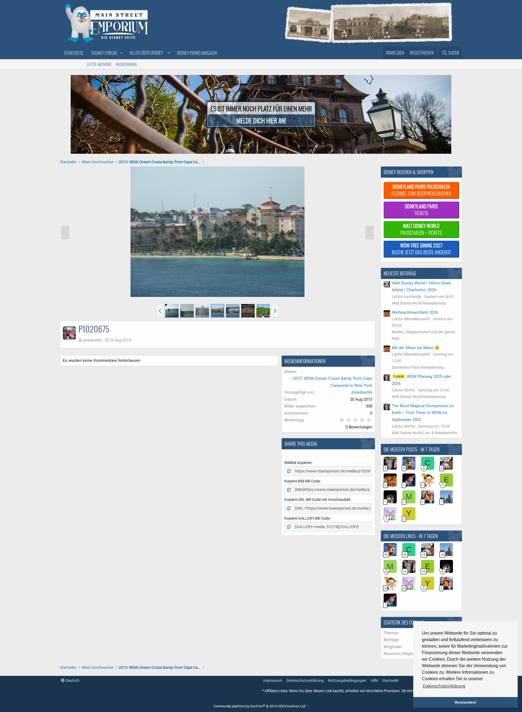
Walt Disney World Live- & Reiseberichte (424, 433)
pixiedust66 (92, 340)
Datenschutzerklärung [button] (444, 686)
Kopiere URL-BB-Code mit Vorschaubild (317, 499)
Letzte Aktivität (99, 64)
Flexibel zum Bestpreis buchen (421, 190)
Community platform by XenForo (260, 706)
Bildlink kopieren (298, 462)
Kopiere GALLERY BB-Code (307, 518)
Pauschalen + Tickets (421, 229)
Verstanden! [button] (465, 702)
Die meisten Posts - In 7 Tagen (411, 449)
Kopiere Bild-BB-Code (302, 481)
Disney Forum (104, 52)
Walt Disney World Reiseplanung (419, 303)
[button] (121, 53)
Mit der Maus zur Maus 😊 (416, 347)
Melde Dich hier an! (261, 120)
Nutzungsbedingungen (347, 680)
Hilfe (374, 680)
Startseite (73, 52)
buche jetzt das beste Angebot (421, 249)
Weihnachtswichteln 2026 (415, 312)
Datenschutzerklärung (305, 680)
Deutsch (72, 680)
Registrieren (126, 64)
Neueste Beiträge (400, 273)
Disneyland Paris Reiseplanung (417, 367)
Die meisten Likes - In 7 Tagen (411, 536)
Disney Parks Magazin (197, 52)
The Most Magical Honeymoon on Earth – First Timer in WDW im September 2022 (423, 412)
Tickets (421, 210)
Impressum (272, 680)
